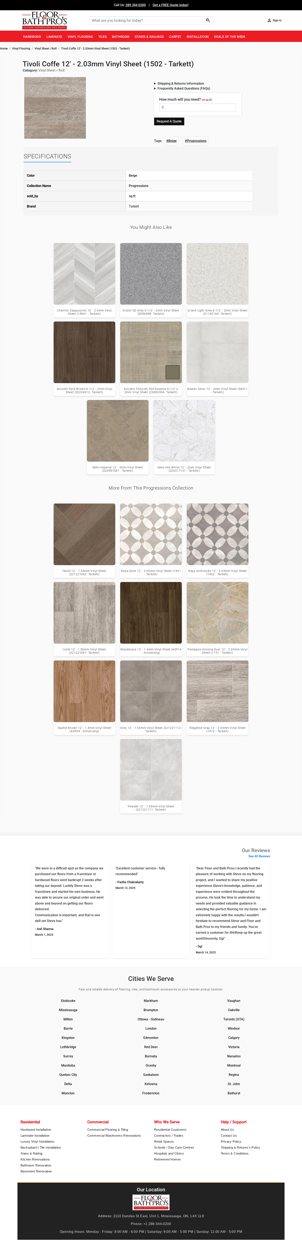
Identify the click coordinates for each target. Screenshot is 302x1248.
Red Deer (151, 1047)
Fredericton (150, 1093)
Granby (151, 1065)
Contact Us (229, 1135)
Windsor (234, 1028)
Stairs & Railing (31, 1153)
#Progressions (195, 141)
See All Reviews (259, 856)
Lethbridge (68, 1047)
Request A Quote (169, 121)
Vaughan (233, 1001)
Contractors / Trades (168, 1135)
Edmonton (150, 1038)
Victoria (234, 1047)
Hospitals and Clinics (169, 1153)
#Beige (171, 141)
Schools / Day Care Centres (174, 1147)
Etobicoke (68, 1001)
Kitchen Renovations (35, 1159)
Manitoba (68, 1065)
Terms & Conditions (235, 1153)
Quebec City (68, 1075)
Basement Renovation (36, 1171)
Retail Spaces (164, 1141)
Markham (151, 1001)
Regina (234, 1075)
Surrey (68, 1056)
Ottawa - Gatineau (151, 1019)
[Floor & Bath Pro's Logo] (53, 20)
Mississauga (68, 1010)
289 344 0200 (136, 5)
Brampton (151, 1010)
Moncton (68, 1093)
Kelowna (151, 1084)
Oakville (234, 1010)
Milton (68, 1019)
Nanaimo (234, 1056)
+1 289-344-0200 (157, 1224)
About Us (227, 1129)
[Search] (208, 20)
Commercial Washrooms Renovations (114, 1135)
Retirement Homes (167, 1159)
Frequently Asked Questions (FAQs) (184, 88)
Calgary (234, 1038)
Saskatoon (151, 1075)
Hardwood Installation (36, 1129)
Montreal (234, 1065)
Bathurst (234, 1093)
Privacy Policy (231, 1141)
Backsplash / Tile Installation (41, 1147)
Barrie (68, 1028)
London (151, 1028)
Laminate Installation (35, 1135)
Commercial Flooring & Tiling (107, 1129)
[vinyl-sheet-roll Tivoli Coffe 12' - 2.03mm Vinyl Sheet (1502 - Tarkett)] (55, 107)
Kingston (68, 1038)
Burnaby (151, 1056)
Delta (68, 1084)
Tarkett (134, 206)
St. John (234, 1084)
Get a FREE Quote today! (170, 5)
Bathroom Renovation (36, 1165)
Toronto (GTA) (233, 1019)
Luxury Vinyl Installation (37, 1141)
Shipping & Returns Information (181, 83)
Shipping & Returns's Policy (240, 1147)
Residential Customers (170, 1129)
